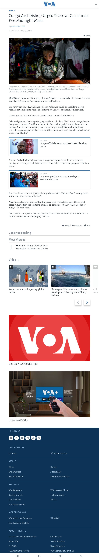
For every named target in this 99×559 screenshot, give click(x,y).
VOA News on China (59, 490)
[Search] (81, 556)
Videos (53, 500)
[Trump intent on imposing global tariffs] (28, 276)
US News (13, 453)
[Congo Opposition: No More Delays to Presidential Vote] (24, 179)
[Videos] (38, 556)
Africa (12, 11)
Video (12, 260)
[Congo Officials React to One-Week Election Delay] (24, 146)
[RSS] (33, 437)
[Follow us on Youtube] (22, 437)
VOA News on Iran (17, 504)
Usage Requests (57, 546)
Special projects (16, 495)
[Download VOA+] (49, 394)
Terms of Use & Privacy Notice (22, 536)
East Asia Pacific (16, 476)
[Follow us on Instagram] (27, 437)
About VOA (13, 541)
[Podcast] (38, 437)
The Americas (15, 472)
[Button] (86, 35)
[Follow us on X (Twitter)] (16, 437)
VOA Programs (15, 490)
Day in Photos (15, 500)
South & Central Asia (59, 476)
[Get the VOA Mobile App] (49, 338)
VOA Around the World (19, 551)
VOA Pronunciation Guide (62, 551)
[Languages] (60, 556)
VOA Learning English (19, 523)
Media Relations (57, 541)
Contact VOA (56, 536)
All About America (58, 453)
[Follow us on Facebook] (11, 437)
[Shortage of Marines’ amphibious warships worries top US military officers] (70, 276)
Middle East (55, 472)
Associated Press (18, 26)
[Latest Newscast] (17, 556)
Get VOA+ (13, 546)
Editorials (54, 518)
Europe (53, 467)
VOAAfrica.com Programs (20, 518)
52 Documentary (58, 495)
